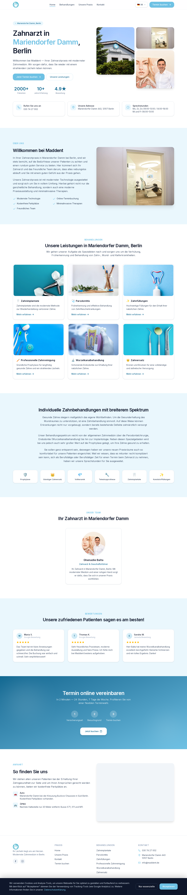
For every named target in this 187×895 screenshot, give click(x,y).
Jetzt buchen (92, 731)
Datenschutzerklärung (54, 889)
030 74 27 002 (31, 109)
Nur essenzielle (147, 886)
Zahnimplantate (103, 850)
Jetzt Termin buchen (27, 77)
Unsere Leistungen (59, 77)
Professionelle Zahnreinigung (110, 863)
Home (52, 4)
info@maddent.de (150, 862)
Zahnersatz (101, 872)
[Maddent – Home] (16, 5)
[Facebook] (15, 861)
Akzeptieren (168, 886)
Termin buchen (160, 4)
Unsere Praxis (86, 4)
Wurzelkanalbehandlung (108, 868)
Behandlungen (67, 4)
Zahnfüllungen (103, 859)
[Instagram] (22, 861)
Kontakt (100, 4)
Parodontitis (102, 855)
